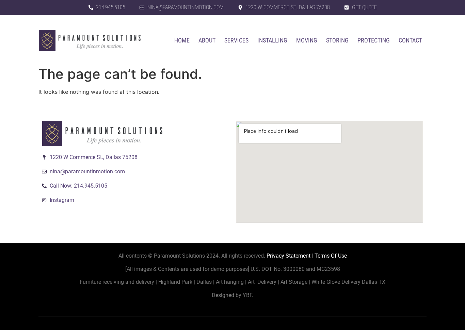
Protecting (373, 40)
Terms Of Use (331, 256)
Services (236, 40)
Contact (410, 40)
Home (182, 40)
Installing (272, 40)
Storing (337, 40)
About (206, 40)
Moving (306, 40)
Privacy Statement (288, 256)
